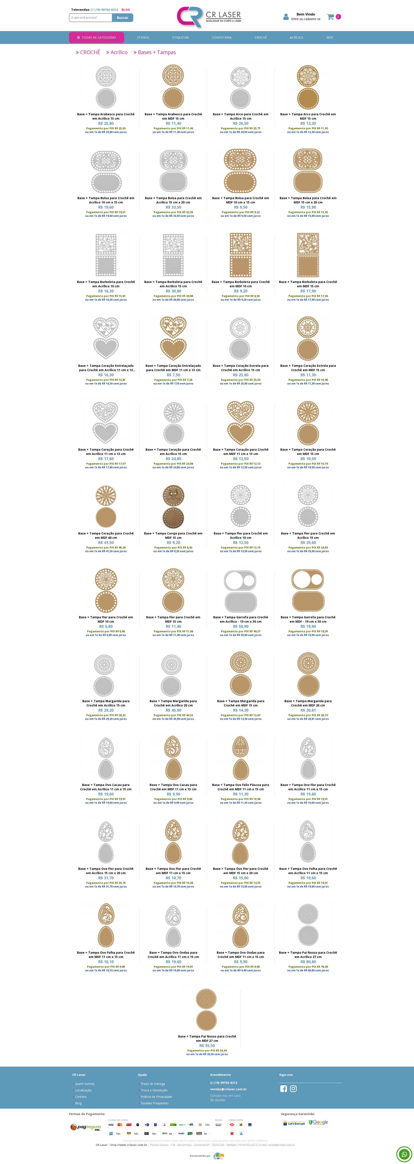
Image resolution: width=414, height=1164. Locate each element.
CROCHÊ (261, 37)
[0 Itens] (330, 18)
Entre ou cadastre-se (305, 19)
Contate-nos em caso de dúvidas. (225, 1098)
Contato (80, 1097)
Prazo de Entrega (153, 1084)
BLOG (126, 10)
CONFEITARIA (222, 37)
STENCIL (143, 37)
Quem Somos (84, 1084)
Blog (78, 1103)
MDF (329, 37)
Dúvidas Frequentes (155, 1103)
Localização (83, 1090)
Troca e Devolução (154, 1090)
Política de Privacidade (156, 1097)
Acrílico (118, 52)
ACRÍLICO (296, 37)
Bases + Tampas (156, 52)
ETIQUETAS (180, 37)
